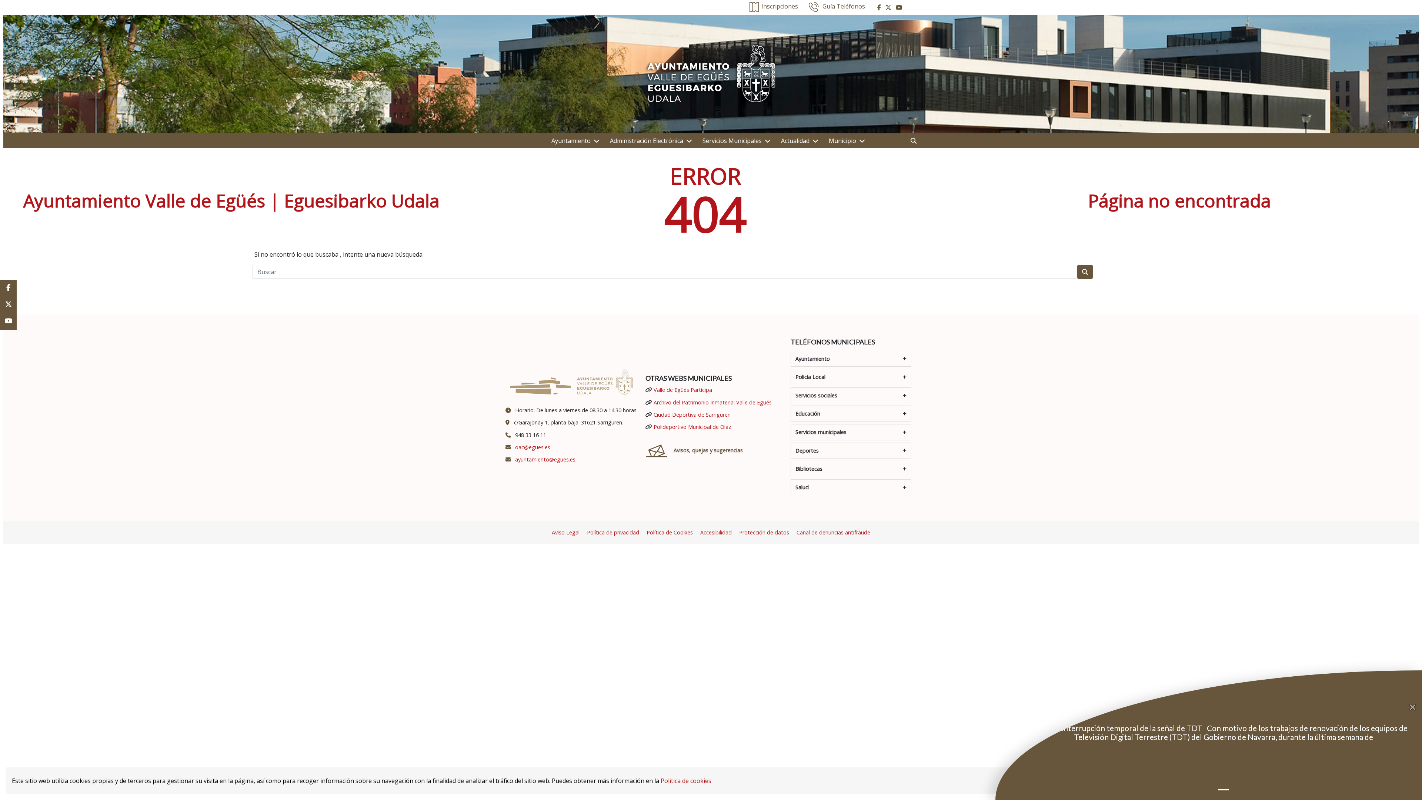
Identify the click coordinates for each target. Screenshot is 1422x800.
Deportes (807, 450)
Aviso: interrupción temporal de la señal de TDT (1122, 728)
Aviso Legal (566, 532)
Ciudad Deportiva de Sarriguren (692, 414)
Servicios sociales (816, 395)
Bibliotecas (808, 468)
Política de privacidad (613, 532)
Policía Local (810, 376)
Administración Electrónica (646, 141)
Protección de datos (764, 532)
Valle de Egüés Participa (683, 389)
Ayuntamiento (571, 141)
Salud (802, 487)
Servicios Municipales (732, 141)
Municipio (842, 141)
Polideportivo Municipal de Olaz (692, 426)
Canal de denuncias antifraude (833, 532)
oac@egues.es (532, 447)
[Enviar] (1085, 272)
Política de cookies (686, 781)
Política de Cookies (670, 532)
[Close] (1415, 707)
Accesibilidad (716, 532)
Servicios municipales (821, 432)
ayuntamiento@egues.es (545, 459)
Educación (807, 413)
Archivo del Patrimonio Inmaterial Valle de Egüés (713, 402)
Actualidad (795, 141)
